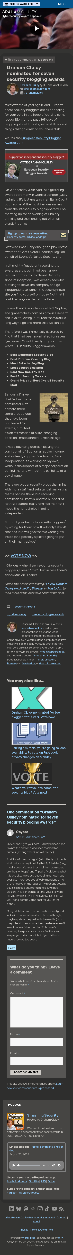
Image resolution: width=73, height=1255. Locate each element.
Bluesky (37, 588)
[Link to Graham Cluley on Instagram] (40, 1208)
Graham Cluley (29, 85)
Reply (11, 948)
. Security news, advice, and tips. (27, 235)
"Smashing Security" (45, 655)
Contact (62, 1217)
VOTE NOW (21, 555)
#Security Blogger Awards (48, 614)
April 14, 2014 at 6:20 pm (30, 837)
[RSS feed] (61, 1208)
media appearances (52, 651)
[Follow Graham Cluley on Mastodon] (25, 1208)
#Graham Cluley (16, 614)
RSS (43, 1181)
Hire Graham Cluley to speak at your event (30, 1217)
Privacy (24, 1229)
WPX (60, 1237)
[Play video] (36, 28)
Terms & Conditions (41, 1229)
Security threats (25, 606)
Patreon (12, 1192)
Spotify (34, 1181)
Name (15, 1034)
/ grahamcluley (33, 92)
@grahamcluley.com (37, 88)
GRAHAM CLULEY (19, 11)
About (36, 1221)
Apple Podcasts (17, 1181)
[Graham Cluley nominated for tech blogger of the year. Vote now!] (41, 698)
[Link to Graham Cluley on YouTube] (54, 1208)
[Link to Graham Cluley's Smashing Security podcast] (32, 1208)
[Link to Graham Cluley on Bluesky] (18, 1208)
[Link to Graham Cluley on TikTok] (47, 1208)
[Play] (13, 1165)
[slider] (28, 1165)
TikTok (39, 659)
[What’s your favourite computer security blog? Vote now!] (41, 773)
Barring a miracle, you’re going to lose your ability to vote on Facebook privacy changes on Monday (39, 752)
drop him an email (50, 663)
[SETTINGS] (59, 1165)
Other (51, 1181)
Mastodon (54, 588)
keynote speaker (32, 628)
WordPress (28, 1237)
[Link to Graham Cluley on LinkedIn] (11, 1208)
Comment (17, 993)
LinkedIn (50, 659)
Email (14, 1053)
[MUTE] (53, 1165)
